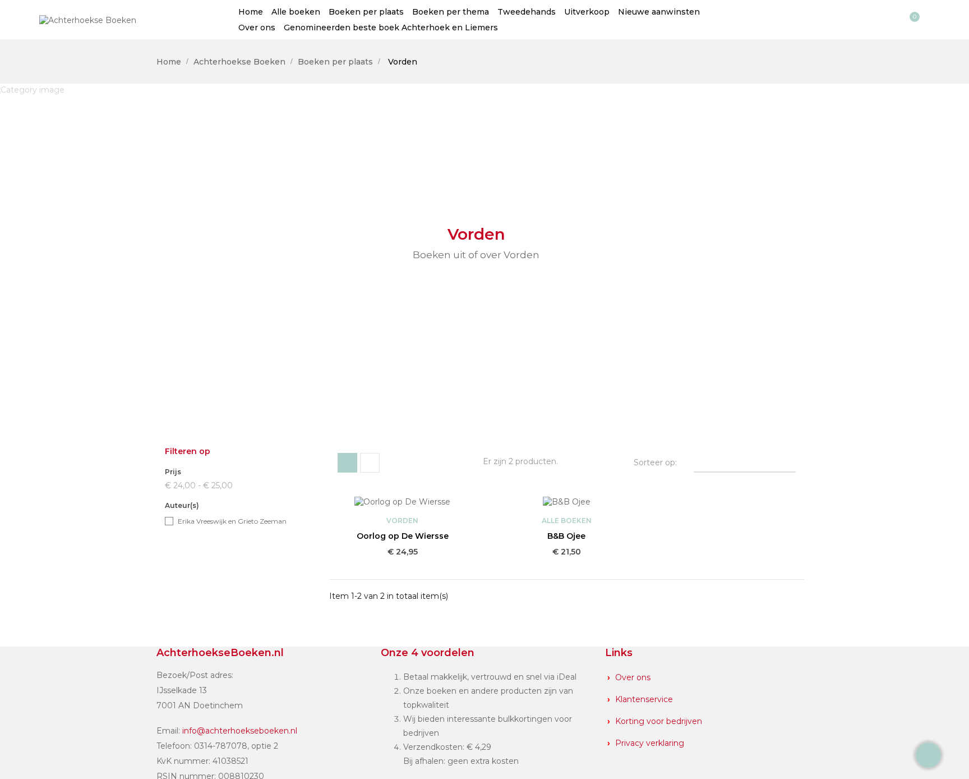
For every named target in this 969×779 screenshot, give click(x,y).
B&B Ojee (566, 536)
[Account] (891, 19)
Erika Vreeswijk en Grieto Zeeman (232, 521)
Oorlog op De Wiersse (403, 536)
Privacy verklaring (649, 743)
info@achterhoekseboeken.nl (239, 731)
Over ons (632, 677)
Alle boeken (567, 520)
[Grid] (347, 463)
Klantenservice (644, 699)
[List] (370, 463)
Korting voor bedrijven (658, 721)
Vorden (402, 520)
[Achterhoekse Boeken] (87, 19)
